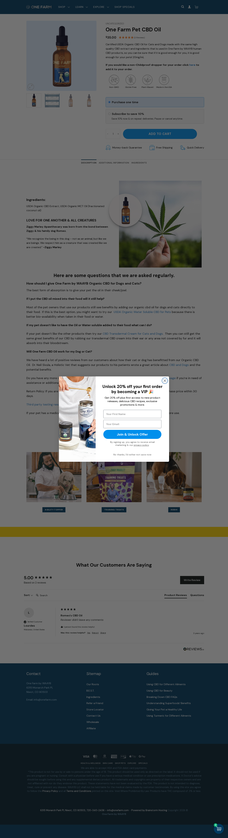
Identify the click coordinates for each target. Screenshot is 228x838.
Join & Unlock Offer (132, 434)
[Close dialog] (165, 381)
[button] (219, 829)
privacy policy (141, 445)
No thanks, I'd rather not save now (132, 454)
